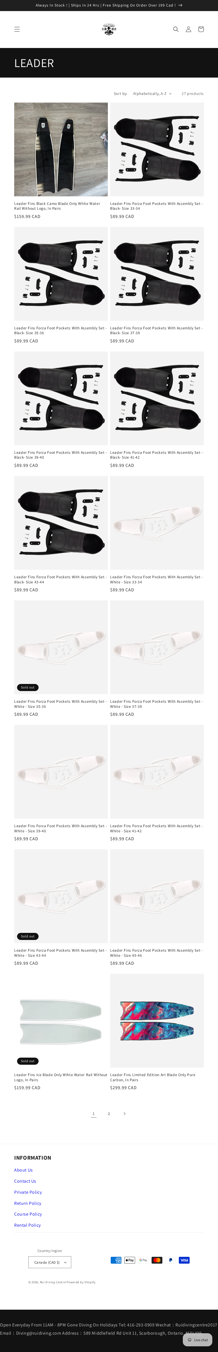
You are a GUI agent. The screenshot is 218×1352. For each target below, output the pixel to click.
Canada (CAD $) (47, 1262)
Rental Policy (27, 1225)
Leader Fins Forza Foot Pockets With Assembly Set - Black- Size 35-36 (60, 331)
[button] (17, 29)
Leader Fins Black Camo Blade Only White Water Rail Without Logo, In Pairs (57, 206)
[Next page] (124, 1113)
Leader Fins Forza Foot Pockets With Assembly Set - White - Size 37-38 (156, 704)
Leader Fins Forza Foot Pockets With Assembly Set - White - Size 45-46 (156, 953)
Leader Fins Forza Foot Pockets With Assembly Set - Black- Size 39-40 (60, 455)
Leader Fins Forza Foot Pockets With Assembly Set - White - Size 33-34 (156, 580)
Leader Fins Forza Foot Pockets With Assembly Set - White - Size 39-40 (60, 828)
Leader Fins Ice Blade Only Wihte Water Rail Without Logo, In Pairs (61, 1077)
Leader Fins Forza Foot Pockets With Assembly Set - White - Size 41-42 (156, 828)
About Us (23, 1170)
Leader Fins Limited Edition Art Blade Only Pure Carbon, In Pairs (153, 1077)
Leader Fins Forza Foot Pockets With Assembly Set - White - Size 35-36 (60, 704)
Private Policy (28, 1192)
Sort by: (120, 93)
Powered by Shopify (81, 1282)
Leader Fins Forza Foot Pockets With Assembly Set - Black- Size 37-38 (156, 331)
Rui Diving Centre (53, 1282)
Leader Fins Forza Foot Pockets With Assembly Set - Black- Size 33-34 (156, 206)
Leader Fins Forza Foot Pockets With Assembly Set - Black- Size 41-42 (156, 455)
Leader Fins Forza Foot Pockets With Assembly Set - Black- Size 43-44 (60, 580)
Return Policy (27, 1203)
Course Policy (28, 1214)
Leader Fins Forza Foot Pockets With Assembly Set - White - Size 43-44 (60, 953)
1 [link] (94, 1113)
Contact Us (25, 1181)
